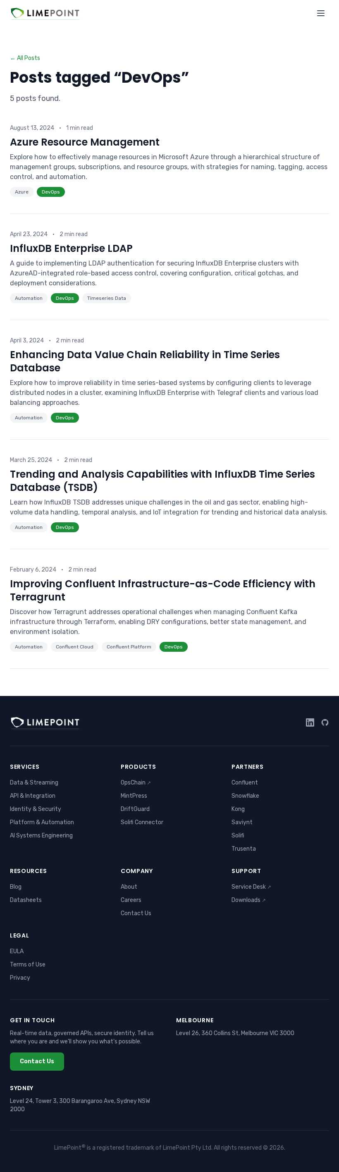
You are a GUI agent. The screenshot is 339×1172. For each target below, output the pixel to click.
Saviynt (242, 822)
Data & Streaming (34, 782)
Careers (131, 900)
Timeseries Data (106, 298)
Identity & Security (35, 809)
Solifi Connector (142, 822)
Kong (238, 809)
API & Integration (32, 795)
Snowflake (245, 795)
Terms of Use (27, 964)
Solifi (238, 835)
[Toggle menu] (321, 13)
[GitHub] (325, 722)
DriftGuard (135, 809)
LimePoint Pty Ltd (187, 1147)
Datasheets (26, 900)
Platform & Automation (42, 822)
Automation (29, 298)
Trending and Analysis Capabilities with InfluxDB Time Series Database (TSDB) (162, 480)
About (129, 886)
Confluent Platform (129, 647)
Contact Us (136, 913)
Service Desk (251, 886)
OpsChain (136, 782)
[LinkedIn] (310, 722)
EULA (17, 951)
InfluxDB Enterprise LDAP (71, 248)
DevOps (51, 192)
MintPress (134, 795)
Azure (22, 192)
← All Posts (25, 58)
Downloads (249, 900)
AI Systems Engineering (41, 835)
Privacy (20, 977)
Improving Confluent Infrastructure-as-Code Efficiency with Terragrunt (162, 590)
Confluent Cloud (74, 647)
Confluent (245, 782)
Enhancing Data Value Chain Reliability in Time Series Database (145, 361)
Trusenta (244, 848)
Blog (15, 886)
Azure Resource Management (85, 142)
